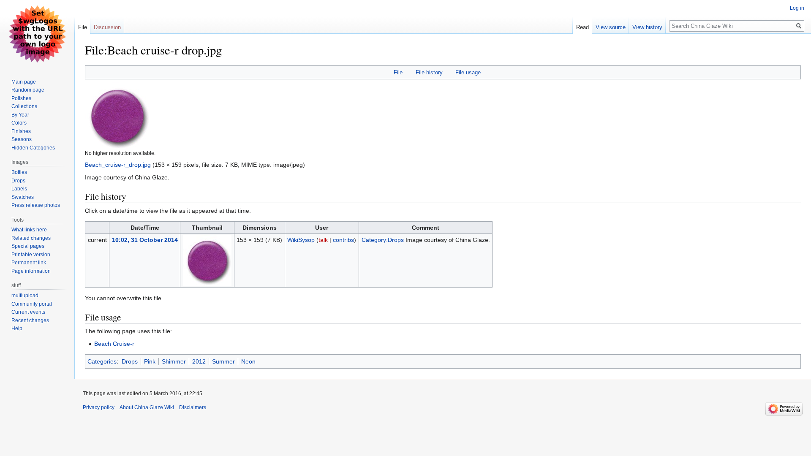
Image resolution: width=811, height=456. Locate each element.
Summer (223, 361)
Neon (248, 361)
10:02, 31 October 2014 (145, 239)
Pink (149, 361)
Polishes (21, 98)
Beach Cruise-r (114, 343)
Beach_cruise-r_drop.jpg (118, 164)
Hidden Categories (33, 148)
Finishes (21, 131)
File (398, 72)
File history (429, 72)
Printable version (30, 255)
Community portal (31, 304)
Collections (24, 106)
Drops (130, 361)
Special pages (27, 246)
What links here (29, 230)
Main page (23, 82)
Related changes (31, 238)
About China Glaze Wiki (147, 407)
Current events (28, 312)
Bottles (19, 172)
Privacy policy (98, 407)
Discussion (107, 27)
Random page (27, 90)
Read (582, 27)
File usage (468, 72)
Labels (19, 189)
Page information (31, 271)
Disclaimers (192, 407)
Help (16, 328)
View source (611, 27)
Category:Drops (383, 239)
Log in (797, 8)
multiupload (24, 296)
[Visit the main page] (37, 34)
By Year (20, 115)
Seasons (21, 139)
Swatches (22, 197)
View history (647, 27)
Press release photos (35, 205)
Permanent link (28, 263)
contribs (343, 239)
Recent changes (30, 320)
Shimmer (174, 361)
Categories (102, 361)
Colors (19, 123)
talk (323, 239)
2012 (199, 361)
